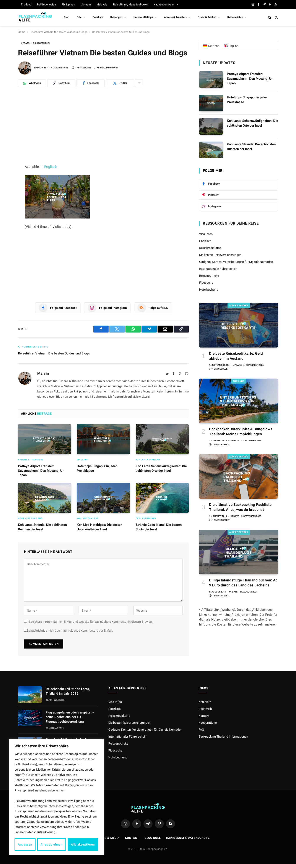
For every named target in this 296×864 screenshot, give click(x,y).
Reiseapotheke (209, 275)
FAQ (201, 729)
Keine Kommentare (107, 67)
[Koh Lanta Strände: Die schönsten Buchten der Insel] (44, 498)
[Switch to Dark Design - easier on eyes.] (276, 17)
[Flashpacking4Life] (35, 17)
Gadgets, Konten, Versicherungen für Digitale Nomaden (236, 261)
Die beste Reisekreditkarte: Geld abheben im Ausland (236, 356)
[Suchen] (269, 17)
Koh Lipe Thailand (88, 518)
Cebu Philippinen (146, 518)
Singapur (82, 459)
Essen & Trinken (207, 17)
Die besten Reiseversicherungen (220, 255)
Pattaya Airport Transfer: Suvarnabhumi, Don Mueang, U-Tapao (41, 470)
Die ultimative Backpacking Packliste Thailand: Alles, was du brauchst (240, 507)
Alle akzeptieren (83, 844)
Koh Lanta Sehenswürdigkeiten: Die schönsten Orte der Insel (161, 468)
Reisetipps (116, 17)
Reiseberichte (235, 17)
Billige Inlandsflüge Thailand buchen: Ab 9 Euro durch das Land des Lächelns (243, 582)
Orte (79, 17)
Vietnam (86, 4)
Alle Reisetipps (238, 305)
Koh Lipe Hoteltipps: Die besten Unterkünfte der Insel (99, 527)
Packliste (98, 17)
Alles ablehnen (51, 844)
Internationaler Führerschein (218, 268)
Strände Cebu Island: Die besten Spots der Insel (159, 527)
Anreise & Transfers (175, 17)
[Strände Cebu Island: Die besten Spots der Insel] (162, 498)
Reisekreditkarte (210, 248)
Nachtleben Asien (164, 4)
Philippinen (68, 4)
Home (21, 31)
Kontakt (203, 715)
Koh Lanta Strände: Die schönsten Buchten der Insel (42, 527)
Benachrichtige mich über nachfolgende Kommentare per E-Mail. (70, 630)
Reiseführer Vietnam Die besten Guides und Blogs (58, 31)
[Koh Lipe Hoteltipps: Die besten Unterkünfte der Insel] (103, 498)
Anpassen (25, 844)
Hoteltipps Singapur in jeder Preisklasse (97, 468)
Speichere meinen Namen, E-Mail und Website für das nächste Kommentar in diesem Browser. (91, 621)
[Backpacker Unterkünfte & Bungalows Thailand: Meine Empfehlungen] (238, 401)
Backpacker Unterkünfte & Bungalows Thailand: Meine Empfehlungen (240, 431)
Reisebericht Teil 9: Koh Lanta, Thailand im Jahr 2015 (68, 691)
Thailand (26, 4)
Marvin (41, 67)
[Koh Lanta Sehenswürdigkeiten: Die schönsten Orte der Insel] (162, 439)
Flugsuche (206, 282)
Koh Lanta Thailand (148, 459)
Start (66, 17)
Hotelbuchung (208, 289)
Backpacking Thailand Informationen (223, 736)
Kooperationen (208, 722)
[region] (56, 797)
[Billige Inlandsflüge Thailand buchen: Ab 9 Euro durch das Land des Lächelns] (238, 552)
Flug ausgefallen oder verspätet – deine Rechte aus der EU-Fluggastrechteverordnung (70, 717)
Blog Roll (153, 837)
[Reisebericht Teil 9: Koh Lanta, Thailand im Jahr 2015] (30, 694)
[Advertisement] (103, 131)
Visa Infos (206, 234)
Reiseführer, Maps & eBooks (130, 4)
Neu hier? (204, 701)
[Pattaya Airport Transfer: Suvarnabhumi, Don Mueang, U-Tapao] (44, 439)
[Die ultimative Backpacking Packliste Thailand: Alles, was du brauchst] (238, 476)
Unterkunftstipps (143, 17)
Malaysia (101, 4)
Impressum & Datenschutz (188, 837)
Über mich (205, 708)
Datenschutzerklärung (40, 832)
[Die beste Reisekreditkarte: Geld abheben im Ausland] (238, 325)
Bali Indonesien (46, 4)
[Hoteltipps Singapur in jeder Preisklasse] (103, 439)
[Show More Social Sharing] (139, 83)
